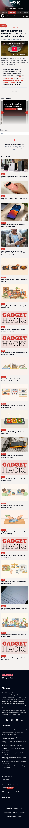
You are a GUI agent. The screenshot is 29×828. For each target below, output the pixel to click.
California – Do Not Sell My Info (10, 785)
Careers (7, 787)
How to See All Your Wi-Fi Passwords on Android (14, 730)
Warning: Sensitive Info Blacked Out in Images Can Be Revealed (14, 766)
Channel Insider (11, 816)
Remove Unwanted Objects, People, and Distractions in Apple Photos (12, 733)
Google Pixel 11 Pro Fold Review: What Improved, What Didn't (13, 330)
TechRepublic (7, 812)
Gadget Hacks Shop (10, 16)
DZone (20, 816)
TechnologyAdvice (17, 808)
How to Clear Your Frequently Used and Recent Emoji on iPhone (14, 757)
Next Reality (19, 12)
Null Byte (26, 12)
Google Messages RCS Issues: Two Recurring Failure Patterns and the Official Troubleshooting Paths (14, 253)
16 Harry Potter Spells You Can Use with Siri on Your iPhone (14, 742)
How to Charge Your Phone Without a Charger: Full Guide (12, 456)
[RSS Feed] (22, 720)
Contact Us (4, 782)
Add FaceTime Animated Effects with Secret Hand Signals (13, 749)
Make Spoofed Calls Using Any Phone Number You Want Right (14, 762)
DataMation (22, 812)
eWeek (15, 812)
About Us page (17, 714)
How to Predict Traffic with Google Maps (12, 745)
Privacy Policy (5, 779)
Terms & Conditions (7, 776)
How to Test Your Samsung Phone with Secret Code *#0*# (13, 753)
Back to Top (6, 797)
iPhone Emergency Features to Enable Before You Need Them (13, 225)
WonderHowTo (4, 12)
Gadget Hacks (12, 12)
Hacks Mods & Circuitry (14, 9)
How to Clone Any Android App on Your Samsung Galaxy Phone (12, 737)
